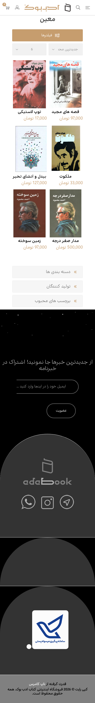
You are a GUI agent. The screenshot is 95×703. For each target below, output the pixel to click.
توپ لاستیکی (29, 112)
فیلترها (46, 35)
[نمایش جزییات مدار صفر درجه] (65, 213)
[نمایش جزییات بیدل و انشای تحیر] (29, 149)
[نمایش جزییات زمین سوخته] (29, 213)
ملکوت (65, 177)
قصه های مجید (65, 112)
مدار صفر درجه (65, 241)
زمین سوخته (29, 241)
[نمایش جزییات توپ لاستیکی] (29, 84)
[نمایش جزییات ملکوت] (65, 149)
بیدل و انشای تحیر (29, 177)
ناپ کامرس (37, 684)
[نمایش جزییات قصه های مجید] (65, 84)
